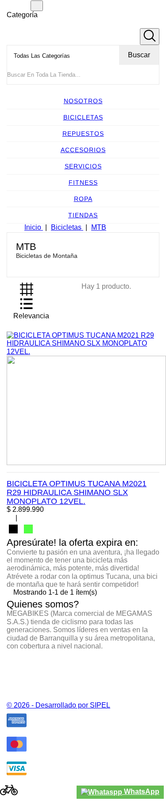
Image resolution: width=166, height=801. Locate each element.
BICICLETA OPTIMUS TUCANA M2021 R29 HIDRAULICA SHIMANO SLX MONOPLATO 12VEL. (77, 492)
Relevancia (35, 317)
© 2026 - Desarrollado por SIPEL (58, 705)
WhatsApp (140, 791)
